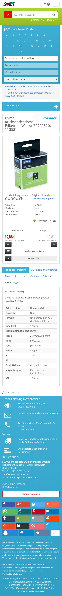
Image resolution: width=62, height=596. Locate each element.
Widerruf (47, 581)
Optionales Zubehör (41, 276)
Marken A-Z (52, 19)
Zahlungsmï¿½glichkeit (15, 578)
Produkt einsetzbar (15, 276)
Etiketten (12, 89)
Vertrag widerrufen (31, 494)
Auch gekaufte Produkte (44, 269)
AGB (37, 581)
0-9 (20, 51)
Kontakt (26, 584)
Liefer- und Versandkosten (43, 578)
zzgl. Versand (19, 240)
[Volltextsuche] (54, 14)
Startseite (10, 86)
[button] (8, 504)
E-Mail (21, 413)
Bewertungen (12, 282)
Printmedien (45, 86)
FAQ (52, 584)
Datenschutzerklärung (20, 581)
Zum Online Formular (13, 483)
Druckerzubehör (26, 86)
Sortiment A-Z (37, 19)
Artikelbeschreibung (15, 269)
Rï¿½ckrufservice (11, 487)
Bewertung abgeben (44, 198)
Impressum (14, 584)
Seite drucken (12, 392)
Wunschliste (34, 258)
